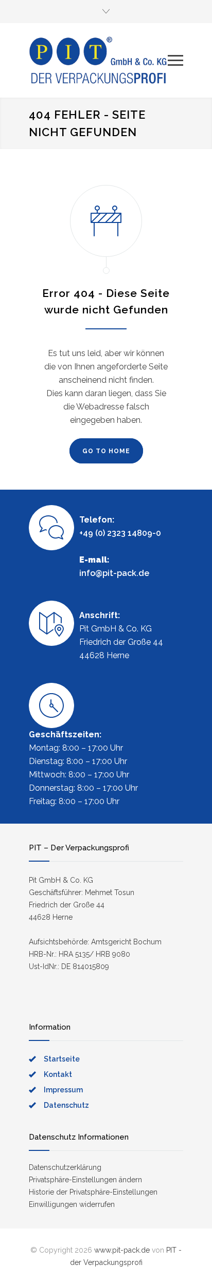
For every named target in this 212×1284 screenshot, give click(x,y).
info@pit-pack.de (114, 573)
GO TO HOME (106, 451)
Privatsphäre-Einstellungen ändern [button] (85, 1180)
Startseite (62, 1059)
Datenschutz (66, 1105)
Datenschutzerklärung (65, 1167)
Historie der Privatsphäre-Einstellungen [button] (93, 1192)
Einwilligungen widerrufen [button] (72, 1204)
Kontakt (58, 1074)
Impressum (63, 1090)
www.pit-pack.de (122, 1250)
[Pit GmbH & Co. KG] (98, 60)
